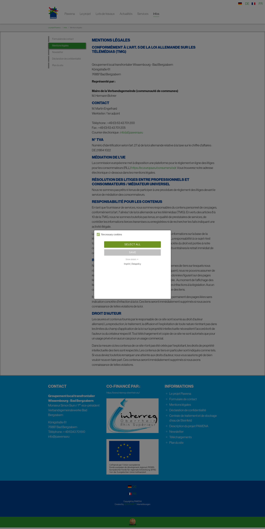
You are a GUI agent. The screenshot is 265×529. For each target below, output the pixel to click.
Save (132, 252)
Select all (132, 244)
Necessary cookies (111, 234)
